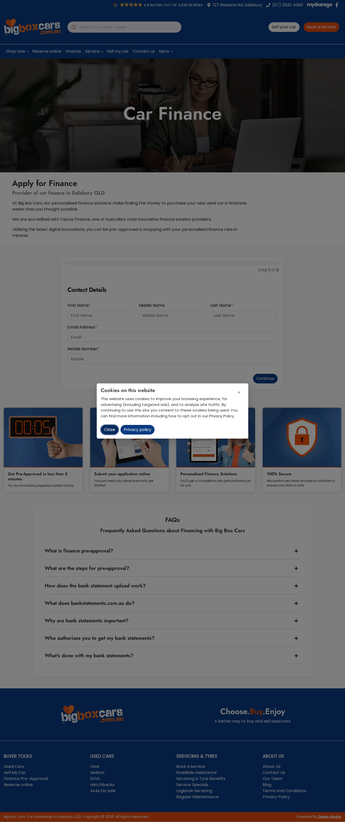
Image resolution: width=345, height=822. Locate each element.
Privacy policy (137, 430)
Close (109, 430)
